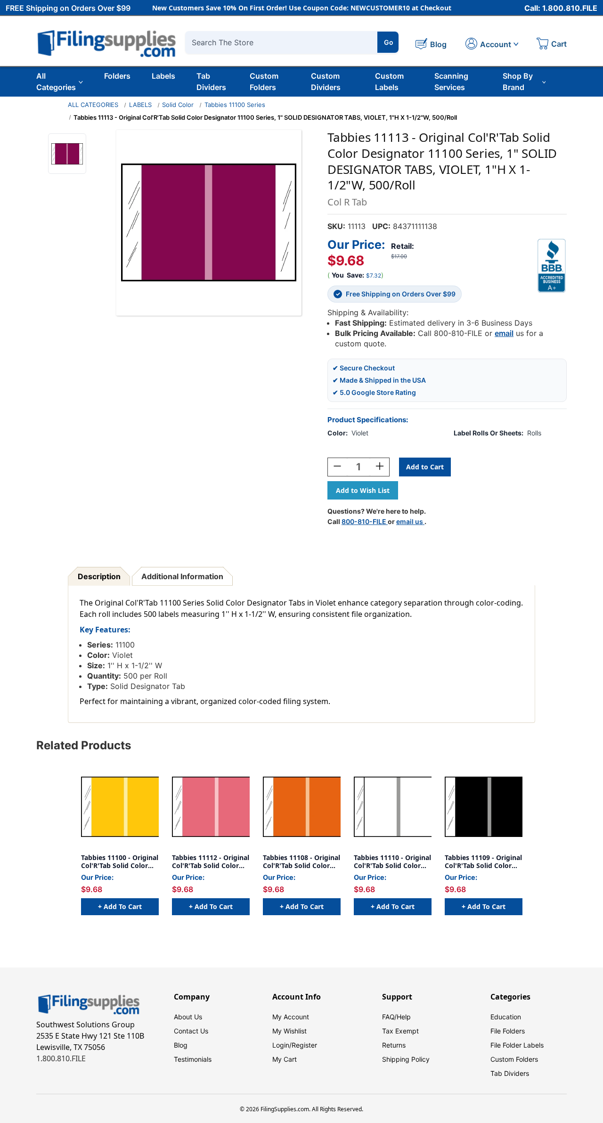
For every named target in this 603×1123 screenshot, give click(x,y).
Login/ (282, 1045)
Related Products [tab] (83, 745)
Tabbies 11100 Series (234, 104)
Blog (180, 1045)
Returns (394, 1045)
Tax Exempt (400, 1031)
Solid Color (178, 104)
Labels (163, 76)
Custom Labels (389, 81)
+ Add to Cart (120, 906)
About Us (188, 1017)
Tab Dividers (211, 81)
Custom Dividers (326, 81)
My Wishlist (289, 1031)
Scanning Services (451, 81)
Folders (117, 76)
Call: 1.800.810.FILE (560, 8)
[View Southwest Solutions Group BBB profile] (552, 266)
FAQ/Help (396, 1017)
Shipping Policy (406, 1059)
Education (505, 1017)
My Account (290, 1017)
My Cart (284, 1059)
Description (99, 576)
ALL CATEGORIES (93, 104)
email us (410, 521)
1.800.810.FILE (61, 1058)
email (504, 333)
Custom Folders (264, 81)
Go (388, 42)
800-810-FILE (365, 521)
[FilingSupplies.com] (107, 42)
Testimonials (193, 1059)
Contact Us (191, 1031)
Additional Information (182, 576)
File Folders (507, 1031)
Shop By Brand (518, 81)
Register (304, 1045)
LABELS (140, 104)
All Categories (56, 81)
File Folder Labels (517, 1045)
